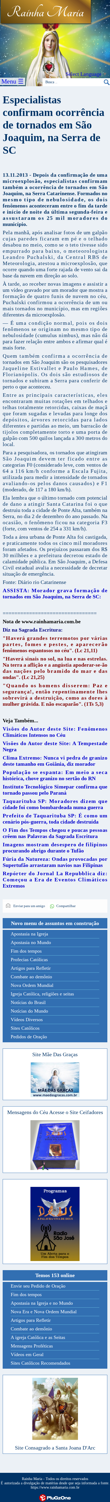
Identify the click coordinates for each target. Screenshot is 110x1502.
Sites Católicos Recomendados (40, 1363)
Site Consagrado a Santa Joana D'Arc (55, 1448)
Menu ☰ (12, 81)
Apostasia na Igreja (29, 934)
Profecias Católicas (29, 959)
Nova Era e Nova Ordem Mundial (44, 1311)
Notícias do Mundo (29, 1011)
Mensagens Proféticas (32, 1346)
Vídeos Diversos (27, 1019)
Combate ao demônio (31, 976)
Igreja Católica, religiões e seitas (42, 994)
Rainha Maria (45, 12)
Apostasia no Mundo (31, 942)
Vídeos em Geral (27, 1354)
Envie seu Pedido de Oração (38, 1286)
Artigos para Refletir (31, 968)
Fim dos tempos (26, 951)
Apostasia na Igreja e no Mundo (42, 1303)
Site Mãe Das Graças (55, 1054)
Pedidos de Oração (29, 1036)
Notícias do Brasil (28, 1002)
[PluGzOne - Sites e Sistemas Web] (55, 1497)
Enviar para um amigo (29, 906)
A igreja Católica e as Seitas (38, 1337)
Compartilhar (66, 906)
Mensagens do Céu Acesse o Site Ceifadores (55, 1112)
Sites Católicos (25, 1028)
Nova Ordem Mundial (32, 985)
